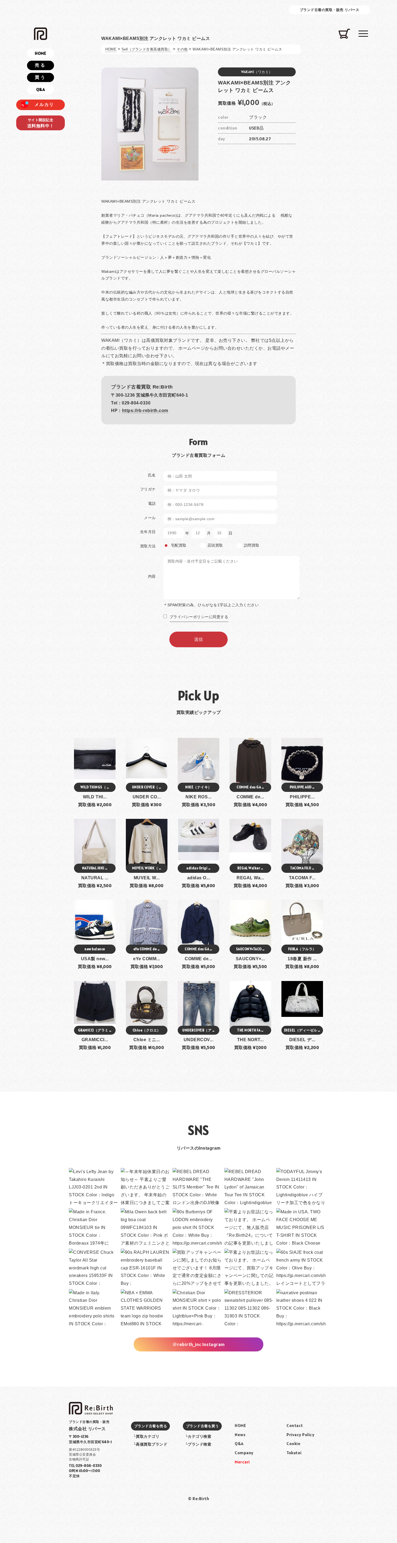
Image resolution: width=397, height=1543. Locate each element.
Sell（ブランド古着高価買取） (147, 49)
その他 (182, 49)
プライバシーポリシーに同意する (199, 617)
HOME (110, 49)
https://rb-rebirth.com (145, 410)
